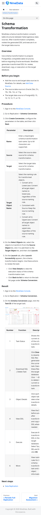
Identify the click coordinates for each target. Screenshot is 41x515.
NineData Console (23, 109)
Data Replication (11, 486)
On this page (8, 18)
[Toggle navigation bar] (3, 3)
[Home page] (4, 9)
